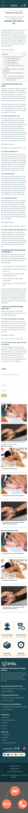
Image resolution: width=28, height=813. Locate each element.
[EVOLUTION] (14, 5)
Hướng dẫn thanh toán (9, 743)
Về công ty (5, 717)
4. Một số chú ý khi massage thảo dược (13, 73)
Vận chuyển (6, 734)
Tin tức (4, 728)
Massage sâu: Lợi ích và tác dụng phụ (13, 495)
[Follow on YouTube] (24, 748)
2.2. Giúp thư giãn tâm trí (12, 60)
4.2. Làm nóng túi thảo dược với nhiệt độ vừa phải (14, 79)
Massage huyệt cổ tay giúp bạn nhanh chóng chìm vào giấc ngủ (13, 523)
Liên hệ (4, 725)
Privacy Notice (14, 768)
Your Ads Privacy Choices (14, 771)
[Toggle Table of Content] (23, 54)
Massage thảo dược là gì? (9, 468)
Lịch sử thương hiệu (8, 720)
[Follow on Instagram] (18, 748)
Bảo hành (5, 737)
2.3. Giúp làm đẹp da (11, 62)
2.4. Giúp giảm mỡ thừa (12, 63)
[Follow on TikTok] (21, 748)
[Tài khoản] (22, 6)
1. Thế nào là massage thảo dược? (13, 57)
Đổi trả (4, 740)
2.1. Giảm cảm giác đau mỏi (12, 58)
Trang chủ (6, 11)
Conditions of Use (14, 766)
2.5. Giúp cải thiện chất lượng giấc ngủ (14, 66)
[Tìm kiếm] (4, 5)
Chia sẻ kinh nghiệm (17, 11)
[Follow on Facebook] (15, 748)
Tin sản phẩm (20, 16)
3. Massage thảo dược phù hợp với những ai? (13, 70)
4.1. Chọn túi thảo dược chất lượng (15, 76)
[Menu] (2, 5)
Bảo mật (5, 723)
